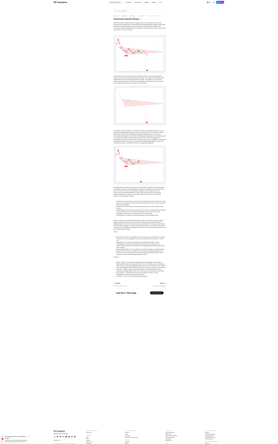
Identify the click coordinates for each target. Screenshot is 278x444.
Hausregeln (168, 438)
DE (209, 2)
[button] (132, 2)
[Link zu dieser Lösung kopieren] (141, 19)
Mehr (160, 2)
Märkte (147, 2)
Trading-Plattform (209, 438)
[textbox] (140, 11)
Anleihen (88, 440)
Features (127, 432)
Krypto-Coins (89, 441)
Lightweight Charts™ (210, 435)
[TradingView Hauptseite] (60, 2)
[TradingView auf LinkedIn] (66, 437)
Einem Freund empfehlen (171, 435)
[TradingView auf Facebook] (57, 437)
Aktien (87, 437)
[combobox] (140, 10)
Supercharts (89, 432)
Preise (126, 434)
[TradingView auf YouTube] (60, 437)
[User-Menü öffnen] (213, 2)
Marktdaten (127, 435)
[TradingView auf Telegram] (69, 437)
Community (138, 2)
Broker (154, 2)
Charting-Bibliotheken (210, 434)
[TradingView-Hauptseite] (59, 431)
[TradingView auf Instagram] (63, 437)
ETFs (87, 438)
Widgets (207, 432)
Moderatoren (169, 440)
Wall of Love (168, 434)
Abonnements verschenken (131, 437)
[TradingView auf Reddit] (75, 437)
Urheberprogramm (170, 437)
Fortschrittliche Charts (210, 437)
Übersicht (127, 441)
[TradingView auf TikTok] (72, 437)
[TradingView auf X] (55, 437)
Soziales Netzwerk (170, 432)
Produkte (128, 2)
